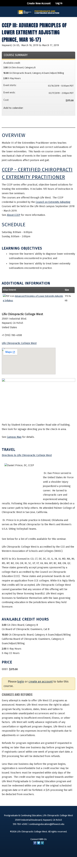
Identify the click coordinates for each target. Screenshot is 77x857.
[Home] (38, 10)
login (20, 681)
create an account (40, 681)
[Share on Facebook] (34, 843)
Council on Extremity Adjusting (53, 202)
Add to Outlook (71, 107)
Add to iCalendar (66, 107)
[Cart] (66, 5)
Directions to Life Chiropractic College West (27, 455)
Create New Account (39, 3)
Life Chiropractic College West (19, 343)
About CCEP (13, 215)
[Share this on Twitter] (38, 843)
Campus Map (14, 437)
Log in (59, 3)
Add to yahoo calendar (61, 107)
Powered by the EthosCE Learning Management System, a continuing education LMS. (61, 853)
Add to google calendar (57, 107)
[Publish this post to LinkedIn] (42, 843)
